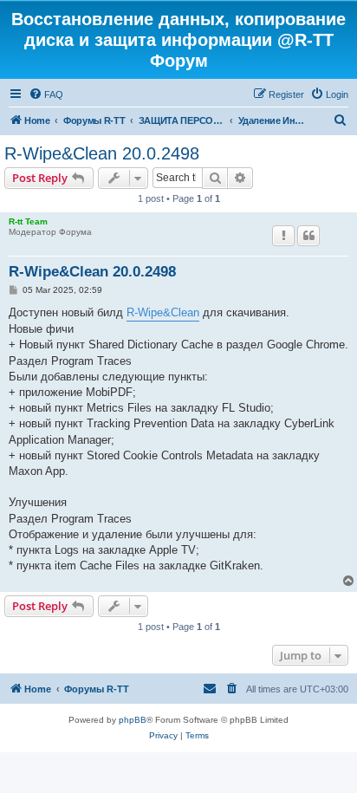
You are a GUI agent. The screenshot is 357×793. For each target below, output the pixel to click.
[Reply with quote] (308, 235)
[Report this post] (283, 235)
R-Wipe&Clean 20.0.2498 (101, 153)
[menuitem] (46, 94)
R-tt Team (28, 221)
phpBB (132, 720)
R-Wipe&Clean (163, 312)
